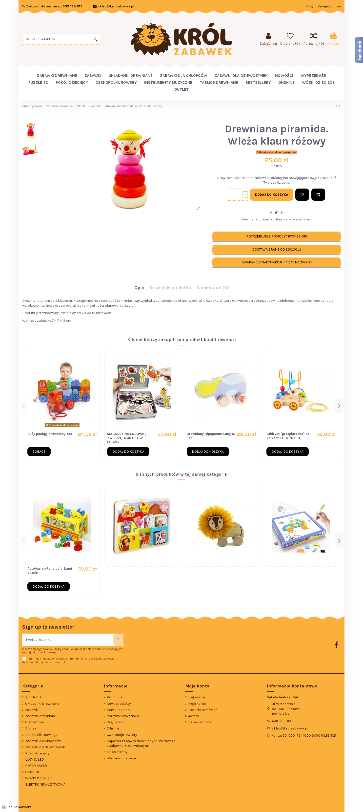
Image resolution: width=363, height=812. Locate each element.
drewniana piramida (257, 219)
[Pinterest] (282, 213)
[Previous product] (337, 106)
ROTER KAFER (36, 766)
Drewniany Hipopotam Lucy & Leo (211, 436)
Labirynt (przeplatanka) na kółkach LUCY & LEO (288, 436)
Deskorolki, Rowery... (41, 735)
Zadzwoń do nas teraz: (54, 6)
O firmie (113, 728)
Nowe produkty (119, 704)
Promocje (114, 697)
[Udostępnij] (271, 213)
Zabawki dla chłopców (43, 741)
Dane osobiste (199, 722)
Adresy (193, 716)
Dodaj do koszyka (271, 194)
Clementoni (34, 722)
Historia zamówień (202, 710)
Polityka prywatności (124, 716)
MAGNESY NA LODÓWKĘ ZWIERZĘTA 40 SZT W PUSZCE (126, 438)
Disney (30, 728)
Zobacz (39, 451)
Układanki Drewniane (42, 704)
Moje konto (197, 704)
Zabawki (32, 710)
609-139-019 (281, 721)
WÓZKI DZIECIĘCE (39, 778)
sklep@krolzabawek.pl (116, 6)
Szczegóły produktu (170, 287)
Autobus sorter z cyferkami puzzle (49, 570)
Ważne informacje (121, 758)
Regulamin (115, 722)
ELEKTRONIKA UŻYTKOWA (45, 784)
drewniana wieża (288, 219)
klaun (307, 219)
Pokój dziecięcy (37, 753)
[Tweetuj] (276, 213)
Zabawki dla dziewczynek (45, 747)
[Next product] (340, 106)
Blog (309, 6)
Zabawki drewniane (40, 716)
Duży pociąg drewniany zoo (49, 434)
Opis (139, 287)
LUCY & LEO (34, 759)
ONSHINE (32, 772)
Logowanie (196, 697)
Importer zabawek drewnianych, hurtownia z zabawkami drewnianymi (141, 743)
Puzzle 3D (33, 697)
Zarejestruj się (329, 6)
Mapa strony (117, 752)
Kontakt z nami (119, 710)
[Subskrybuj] (118, 640)
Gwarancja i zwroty (122, 735)
